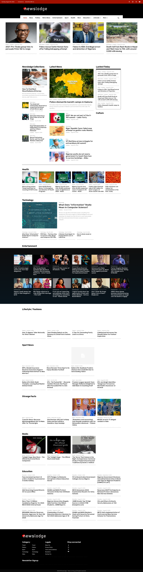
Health (23, 184)
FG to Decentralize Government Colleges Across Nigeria (83, 478)
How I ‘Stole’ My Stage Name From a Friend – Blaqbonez (99, 293)
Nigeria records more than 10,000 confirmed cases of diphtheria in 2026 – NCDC (62, 189)
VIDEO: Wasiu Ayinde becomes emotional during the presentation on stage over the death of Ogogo (120, 294)
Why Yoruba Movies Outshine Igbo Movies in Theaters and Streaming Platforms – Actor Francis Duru (41, 271)
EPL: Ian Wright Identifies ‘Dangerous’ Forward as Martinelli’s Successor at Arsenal (106, 384)
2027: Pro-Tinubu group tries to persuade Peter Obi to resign (19, 48)
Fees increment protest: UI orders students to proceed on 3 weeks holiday (33, 479)
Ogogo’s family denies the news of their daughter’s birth (22, 293)
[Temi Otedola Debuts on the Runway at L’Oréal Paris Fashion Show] (59, 320)
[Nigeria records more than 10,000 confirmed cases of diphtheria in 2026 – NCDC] (63, 177)
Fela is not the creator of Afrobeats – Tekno (61, 268)
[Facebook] (129, 2)
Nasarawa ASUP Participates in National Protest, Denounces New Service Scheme (108, 492)
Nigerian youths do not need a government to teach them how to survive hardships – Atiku (79, 156)
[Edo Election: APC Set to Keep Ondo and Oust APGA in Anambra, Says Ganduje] (59, 407)
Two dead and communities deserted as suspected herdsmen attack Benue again (38, 106)
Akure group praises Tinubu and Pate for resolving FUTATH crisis (29, 188)
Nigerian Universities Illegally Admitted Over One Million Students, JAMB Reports (58, 503)
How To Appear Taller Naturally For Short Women (33, 333)
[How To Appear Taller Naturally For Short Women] (34, 320)
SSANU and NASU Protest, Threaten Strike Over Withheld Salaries (58, 492)
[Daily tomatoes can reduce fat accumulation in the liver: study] (113, 177)
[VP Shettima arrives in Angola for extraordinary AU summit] (56, 144)
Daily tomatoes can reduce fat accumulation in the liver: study (112, 189)
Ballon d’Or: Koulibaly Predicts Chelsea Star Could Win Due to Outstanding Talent (82, 369)
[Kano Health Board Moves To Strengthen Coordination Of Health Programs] (46, 177)
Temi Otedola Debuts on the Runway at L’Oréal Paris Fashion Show (58, 334)
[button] (118, 17)
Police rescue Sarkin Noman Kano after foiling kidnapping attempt (53, 48)
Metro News (41, 44)
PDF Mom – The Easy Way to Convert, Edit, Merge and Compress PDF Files (48, 235)
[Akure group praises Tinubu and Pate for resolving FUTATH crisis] (30, 177)
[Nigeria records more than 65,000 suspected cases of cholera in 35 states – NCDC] (79, 177)
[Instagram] (132, 2)
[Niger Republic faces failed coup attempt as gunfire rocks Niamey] (56, 131)
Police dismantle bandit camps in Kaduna (70, 102)
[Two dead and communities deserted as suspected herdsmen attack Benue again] (25, 105)
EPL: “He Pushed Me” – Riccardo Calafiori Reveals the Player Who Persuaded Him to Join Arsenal (58, 384)
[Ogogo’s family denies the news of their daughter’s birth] (23, 283)
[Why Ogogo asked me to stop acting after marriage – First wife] (42, 283)
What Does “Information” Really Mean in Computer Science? (75, 206)
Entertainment (17, 266)
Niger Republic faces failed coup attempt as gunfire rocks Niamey (79, 129)
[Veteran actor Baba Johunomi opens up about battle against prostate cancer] (101, 260)
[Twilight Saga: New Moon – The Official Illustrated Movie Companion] (34, 445)
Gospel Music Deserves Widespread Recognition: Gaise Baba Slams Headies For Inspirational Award (80, 270)
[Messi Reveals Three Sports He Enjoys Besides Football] (58, 355)
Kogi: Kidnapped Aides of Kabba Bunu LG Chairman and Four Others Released (38, 128)
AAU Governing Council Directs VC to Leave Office (33, 491)
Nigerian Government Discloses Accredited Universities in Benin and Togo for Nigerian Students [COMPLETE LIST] (109, 479)
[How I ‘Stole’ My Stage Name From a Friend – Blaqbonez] (101, 283)
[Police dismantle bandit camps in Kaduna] (71, 83)
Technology (61, 202)
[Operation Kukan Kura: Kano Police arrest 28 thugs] (25, 117)
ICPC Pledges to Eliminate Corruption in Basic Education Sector (58, 479)
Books (23, 455)
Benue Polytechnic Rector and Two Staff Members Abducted (37, 139)
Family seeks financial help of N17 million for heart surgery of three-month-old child (96, 189)
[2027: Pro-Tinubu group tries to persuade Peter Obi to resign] (21, 32)
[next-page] (26, 521)
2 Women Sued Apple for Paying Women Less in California (67, 235)
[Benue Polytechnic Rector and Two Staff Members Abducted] (25, 138)
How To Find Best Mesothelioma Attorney (31, 90)
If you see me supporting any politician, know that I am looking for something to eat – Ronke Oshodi (61, 294)
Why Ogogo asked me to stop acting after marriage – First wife (42, 293)
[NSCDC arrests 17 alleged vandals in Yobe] (109, 407)
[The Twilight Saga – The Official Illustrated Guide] (59, 445)
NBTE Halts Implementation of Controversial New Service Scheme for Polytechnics (108, 514)
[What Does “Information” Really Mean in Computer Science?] (39, 215)
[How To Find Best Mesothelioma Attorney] (34, 77)
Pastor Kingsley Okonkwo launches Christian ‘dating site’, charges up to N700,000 (119, 270)
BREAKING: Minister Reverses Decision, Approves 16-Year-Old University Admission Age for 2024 (33, 515)
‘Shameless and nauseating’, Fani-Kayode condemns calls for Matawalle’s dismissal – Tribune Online (84, 422)
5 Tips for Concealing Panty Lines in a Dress (82, 333)
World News (108, 44)
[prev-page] (23, 521)
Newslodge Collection (27, 86)
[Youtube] (139, 2)
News (74, 44)
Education (24, 475)
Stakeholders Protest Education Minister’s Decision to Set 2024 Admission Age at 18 (59, 514)
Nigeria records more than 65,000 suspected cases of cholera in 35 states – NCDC (79, 189)
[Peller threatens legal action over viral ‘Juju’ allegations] (23, 260)
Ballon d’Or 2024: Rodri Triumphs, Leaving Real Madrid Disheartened (33, 384)
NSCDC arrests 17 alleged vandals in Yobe (106, 420)
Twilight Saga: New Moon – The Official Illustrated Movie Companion (33, 459)
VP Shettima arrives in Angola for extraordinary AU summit (79, 142)
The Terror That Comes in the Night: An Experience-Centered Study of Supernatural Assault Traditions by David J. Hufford (83, 459)
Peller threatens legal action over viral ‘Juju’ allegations (21, 269)
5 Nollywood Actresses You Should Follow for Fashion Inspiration (107, 334)
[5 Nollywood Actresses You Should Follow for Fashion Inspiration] (109, 320)
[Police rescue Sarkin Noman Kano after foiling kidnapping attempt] (54, 32)
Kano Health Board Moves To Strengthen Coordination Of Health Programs (46, 189)
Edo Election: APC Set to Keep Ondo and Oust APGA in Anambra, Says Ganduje (58, 421)
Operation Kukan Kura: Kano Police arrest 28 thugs (37, 117)
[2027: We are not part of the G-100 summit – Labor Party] (56, 118)
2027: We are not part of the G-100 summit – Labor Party (78, 116)
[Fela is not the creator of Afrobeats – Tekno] (62, 260)
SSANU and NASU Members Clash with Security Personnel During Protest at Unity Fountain (83, 515)
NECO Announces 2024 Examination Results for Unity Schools (83, 492)
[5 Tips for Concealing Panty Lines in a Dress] (84, 320)
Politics (7, 44)
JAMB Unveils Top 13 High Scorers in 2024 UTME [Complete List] (81, 503)
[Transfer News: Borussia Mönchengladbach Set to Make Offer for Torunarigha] (34, 407)
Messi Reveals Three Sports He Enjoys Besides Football (58, 369)
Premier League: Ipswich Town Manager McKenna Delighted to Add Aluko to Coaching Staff (83, 384)
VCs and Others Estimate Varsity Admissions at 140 (107, 502)
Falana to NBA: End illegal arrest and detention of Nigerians (86, 48)
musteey (12, 44)
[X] (136, 2)
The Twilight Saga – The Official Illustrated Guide (58, 458)
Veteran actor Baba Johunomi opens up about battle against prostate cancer (100, 270)
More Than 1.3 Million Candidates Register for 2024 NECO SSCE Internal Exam (33, 503)
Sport (23, 380)
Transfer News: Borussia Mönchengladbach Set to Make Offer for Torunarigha (33, 421)
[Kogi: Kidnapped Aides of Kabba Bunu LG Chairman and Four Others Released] (25, 127)
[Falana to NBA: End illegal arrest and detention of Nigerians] (88, 32)
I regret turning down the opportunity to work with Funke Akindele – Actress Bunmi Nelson (80, 294)
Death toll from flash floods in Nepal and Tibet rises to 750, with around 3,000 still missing (121, 49)
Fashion (24, 330)
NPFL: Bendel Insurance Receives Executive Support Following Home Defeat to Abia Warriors (33, 370)
